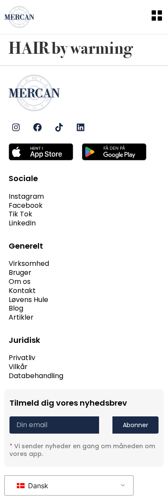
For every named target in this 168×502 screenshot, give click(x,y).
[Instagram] (16, 127)
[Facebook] (37, 127)
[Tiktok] (59, 127)
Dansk (37, 485)
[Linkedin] (80, 127)
